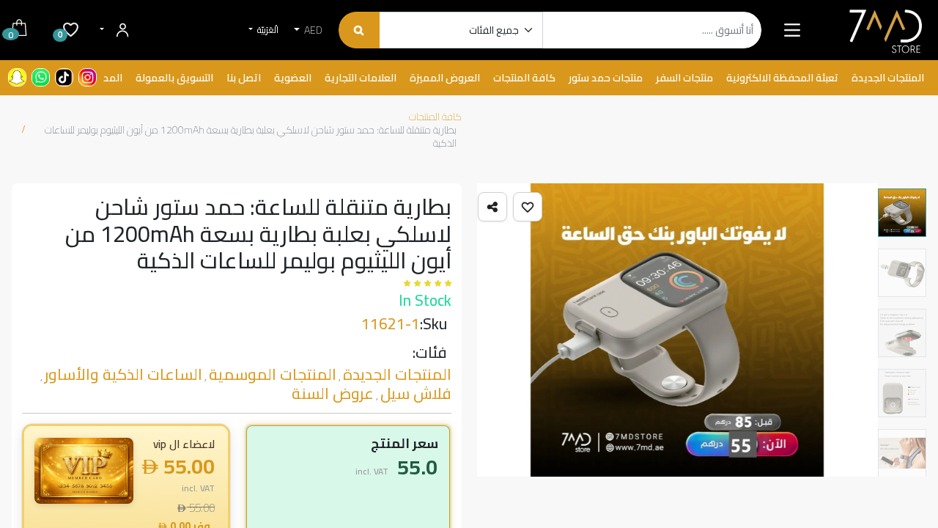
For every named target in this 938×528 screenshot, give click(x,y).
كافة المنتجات (435, 116)
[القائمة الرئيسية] (792, 30)
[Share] (492, 206)
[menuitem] (887, 78)
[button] (527, 206)
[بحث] (359, 30)
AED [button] (312, 30)
